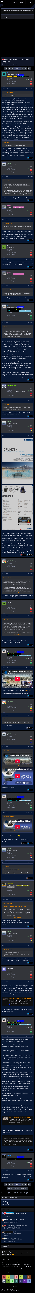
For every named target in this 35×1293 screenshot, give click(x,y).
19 (28, 565)
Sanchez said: (7, 223)
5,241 (31, 890)
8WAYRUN (18, 1290)
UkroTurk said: (7, 949)
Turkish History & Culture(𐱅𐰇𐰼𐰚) (12, 1229)
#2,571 (31, 667)
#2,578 (31, 982)
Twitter (4, 1201)
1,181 (31, 973)
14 (28, 168)
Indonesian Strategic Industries (15, 1219)
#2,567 (31, 400)
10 (28, 973)
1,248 (31, 390)
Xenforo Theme (8, 1289)
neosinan (10, 968)
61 (28, 210)
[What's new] (26, 2)
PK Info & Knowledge (9, 1241)
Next (23, 68)
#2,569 (31, 574)
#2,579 (31, 1036)
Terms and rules (15, 1253)
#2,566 (31, 322)
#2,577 (31, 945)
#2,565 (31, 286)
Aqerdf (9, 246)
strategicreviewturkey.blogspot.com (24, 391)
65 (27, 1162)
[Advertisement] (17, 38)
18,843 (30, 80)
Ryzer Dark (8, 1251)
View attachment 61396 (20, 906)
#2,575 (31, 862)
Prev (11, 68)
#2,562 (31, 177)
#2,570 (31, 616)
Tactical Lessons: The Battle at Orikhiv (20, 1117)
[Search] (30, 2)
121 (27, 80)
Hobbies (6, 1235)
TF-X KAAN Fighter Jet (17, 1213)
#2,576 (31, 899)
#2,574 (31, 812)
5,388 (31, 565)
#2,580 (31, 1171)
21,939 (30, 1162)
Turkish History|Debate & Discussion (16, 1225)
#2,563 (31, 219)
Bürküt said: (6, 327)
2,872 (31, 168)
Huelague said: (7, 92)
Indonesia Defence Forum (10, 1222)
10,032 (30, 314)
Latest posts (5, 1210)
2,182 (31, 210)
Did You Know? (13, 1232)
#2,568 (31, 435)
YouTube (4, 1203)
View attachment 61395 (9, 906)
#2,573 (31, 747)
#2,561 (31, 88)
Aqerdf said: (7, 290)
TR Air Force (7, 1216)
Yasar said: (6, 142)
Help (4, 1254)
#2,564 (31, 259)
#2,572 (31, 715)
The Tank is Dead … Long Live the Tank (15, 1137)
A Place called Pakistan (12, 1238)
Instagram (5, 1205)
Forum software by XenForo (13, 1286)
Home (9, 1254)
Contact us (6, 1253)
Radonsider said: (8, 816)
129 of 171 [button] (17, 68)
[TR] (3, 59)
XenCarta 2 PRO (4, 1290)
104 (27, 314)
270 (31, 250)
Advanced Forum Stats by (14, 1288)
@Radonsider (28, 690)
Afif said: (6, 620)
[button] (2, 2)
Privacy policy (25, 1253)
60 (28, 890)
